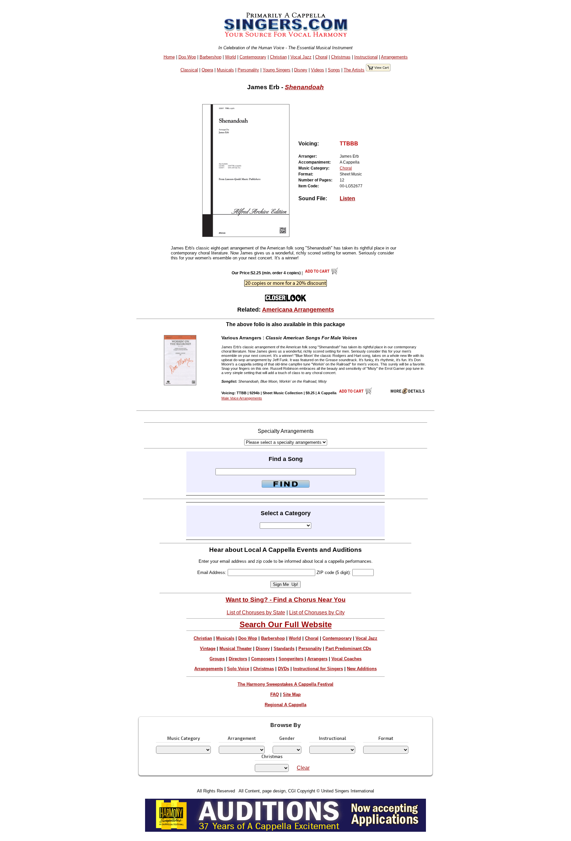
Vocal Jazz (301, 57)
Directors (238, 658)
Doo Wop (187, 57)
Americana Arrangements (298, 309)
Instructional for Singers (318, 668)
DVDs (283, 668)
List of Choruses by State (256, 612)
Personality (248, 69)
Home (169, 57)
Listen (347, 198)
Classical (189, 69)
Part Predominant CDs (348, 648)
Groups (217, 658)
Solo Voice (238, 668)
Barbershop (210, 57)
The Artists (354, 69)
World (230, 57)
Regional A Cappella (285, 704)
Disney (300, 69)
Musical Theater (235, 648)
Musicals (225, 69)
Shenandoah (304, 87)
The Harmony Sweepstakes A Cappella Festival (285, 684)
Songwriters (291, 658)
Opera (207, 69)
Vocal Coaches (346, 658)
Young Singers (276, 69)
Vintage (207, 648)
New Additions (362, 668)
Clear (303, 768)
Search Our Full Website (286, 624)
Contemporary (253, 57)
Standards (284, 648)
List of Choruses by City (317, 612)
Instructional (366, 57)
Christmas (341, 57)
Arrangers (317, 658)
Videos (317, 69)
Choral (321, 57)
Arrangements (394, 57)
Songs (334, 69)
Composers (263, 658)
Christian (278, 57)
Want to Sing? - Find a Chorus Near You (286, 599)
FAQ (274, 694)
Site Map (292, 694)
